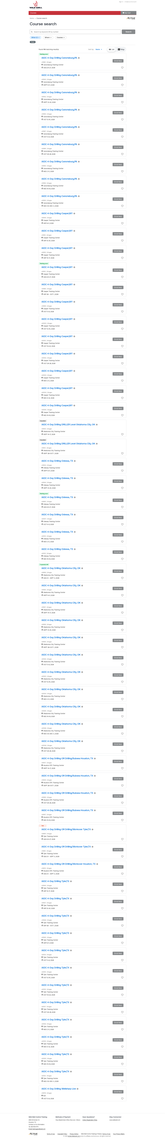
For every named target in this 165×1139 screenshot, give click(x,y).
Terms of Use (106, 1134)
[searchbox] (75, 32)
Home (32, 18)
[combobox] (99, 49)
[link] (59, 57)
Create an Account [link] (130, 2)
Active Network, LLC (74, 1136)
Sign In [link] (121, 2)
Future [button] (32, 42)
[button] (111, 49)
